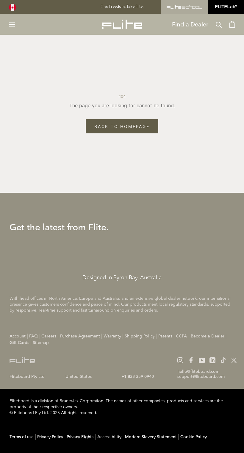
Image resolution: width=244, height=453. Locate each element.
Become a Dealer (207, 336)
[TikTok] (223, 360)
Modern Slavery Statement (151, 437)
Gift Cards (19, 343)
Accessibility (109, 437)
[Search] (219, 24)
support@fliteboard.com (201, 377)
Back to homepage (122, 126)
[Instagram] (180, 360)
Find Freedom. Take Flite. (122, 7)
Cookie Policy (193, 437)
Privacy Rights (80, 437)
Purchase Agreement (80, 336)
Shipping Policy (140, 336)
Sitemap (41, 343)
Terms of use (22, 437)
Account (18, 336)
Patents (165, 336)
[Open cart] (232, 24)
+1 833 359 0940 (137, 377)
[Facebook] (191, 360)
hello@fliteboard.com (198, 372)
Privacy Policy (50, 437)
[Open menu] (12, 24)
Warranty (112, 336)
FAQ (33, 336)
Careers (48, 336)
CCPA (181, 336)
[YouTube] (202, 360)
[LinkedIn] (212, 360)
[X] (234, 360)
